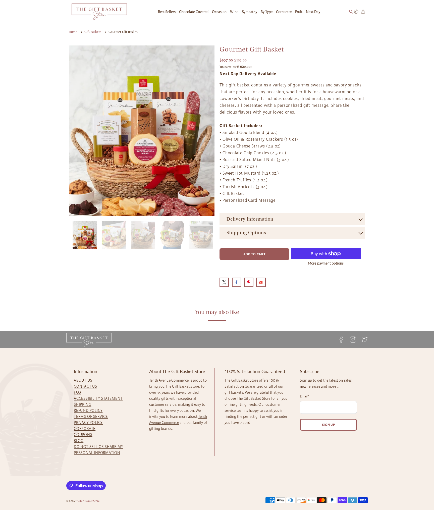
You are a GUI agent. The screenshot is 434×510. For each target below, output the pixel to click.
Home (73, 32)
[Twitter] (363, 339)
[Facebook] (341, 339)
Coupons (83, 434)
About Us (83, 380)
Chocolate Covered (193, 12)
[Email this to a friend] (261, 282)
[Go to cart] (363, 12)
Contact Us (85, 386)
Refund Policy (88, 410)
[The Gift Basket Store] (99, 12)
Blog (78, 440)
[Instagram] (353, 339)
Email (304, 396)
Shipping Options (246, 232)
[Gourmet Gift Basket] (141, 130)
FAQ (77, 392)
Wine (234, 12)
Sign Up (328, 425)
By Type (267, 12)
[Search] (351, 11)
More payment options (326, 263)
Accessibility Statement (98, 398)
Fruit (298, 12)
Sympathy (249, 12)
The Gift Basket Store (87, 501)
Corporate (284, 12)
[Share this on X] (224, 282)
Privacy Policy (88, 422)
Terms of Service (91, 416)
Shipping (82, 404)
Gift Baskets (92, 32)
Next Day (313, 12)
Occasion (219, 12)
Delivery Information (250, 219)
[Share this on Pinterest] (248, 282)
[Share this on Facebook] (236, 282)
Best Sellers (167, 12)
